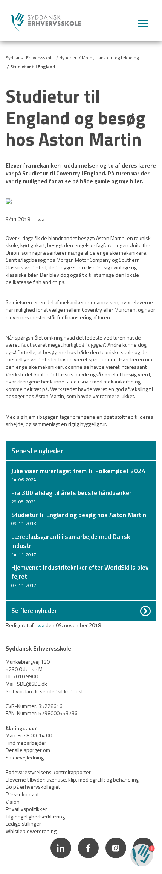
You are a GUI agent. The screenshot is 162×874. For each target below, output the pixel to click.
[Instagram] (116, 859)
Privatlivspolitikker (26, 809)
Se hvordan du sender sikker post (44, 691)
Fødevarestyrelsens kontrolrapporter (48, 772)
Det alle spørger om (28, 750)
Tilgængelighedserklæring (35, 816)
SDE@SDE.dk (32, 684)
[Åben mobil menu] (143, 23)
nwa (39, 625)
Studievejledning (25, 757)
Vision (13, 802)
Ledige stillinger (23, 823)
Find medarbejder (26, 743)
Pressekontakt (22, 794)
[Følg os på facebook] (88, 859)
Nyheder (67, 57)
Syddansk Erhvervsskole (30, 57)
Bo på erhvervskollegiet (33, 787)
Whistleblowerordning (31, 831)
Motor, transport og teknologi (111, 57)
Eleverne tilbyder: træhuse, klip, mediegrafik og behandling (72, 779)
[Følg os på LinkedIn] (61, 859)
